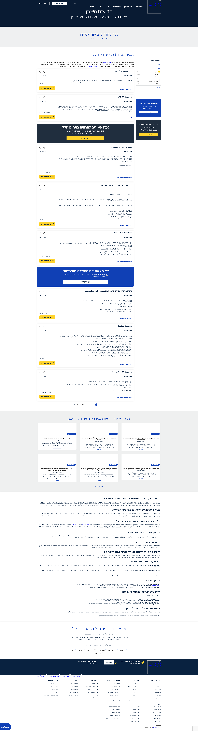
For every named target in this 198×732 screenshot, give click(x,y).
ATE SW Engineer (125, 97)
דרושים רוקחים (95, 683)
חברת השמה (107, 62)
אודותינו (159, 683)
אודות (100, 7)
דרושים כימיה (96, 695)
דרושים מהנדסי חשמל (134, 701)
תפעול (56, 692)
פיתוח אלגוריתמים (115, 683)
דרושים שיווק (75, 698)
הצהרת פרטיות (157, 710)
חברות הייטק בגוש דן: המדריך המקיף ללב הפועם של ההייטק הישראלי (99, 439)
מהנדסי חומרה (116, 686)
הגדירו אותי (148, 112)
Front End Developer (114, 692)
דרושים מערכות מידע (135, 710)
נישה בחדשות (157, 718)
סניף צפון (137, 663)
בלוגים (107, 7)
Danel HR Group (156, 721)
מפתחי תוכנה (85, 525)
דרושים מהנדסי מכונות (134, 704)
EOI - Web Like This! (157, 727)
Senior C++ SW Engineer (122, 372)
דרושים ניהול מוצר (135, 718)
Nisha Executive (156, 713)
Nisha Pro (109, 662)
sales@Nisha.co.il (92, 663)
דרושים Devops (136, 713)
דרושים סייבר (137, 692)
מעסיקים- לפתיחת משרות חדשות (87, 661)
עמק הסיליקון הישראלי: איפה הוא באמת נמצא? (57, 438)
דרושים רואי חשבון (74, 692)
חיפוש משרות (139, 7)
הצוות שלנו (158, 686)
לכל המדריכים (99, 486)
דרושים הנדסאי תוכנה (114, 707)
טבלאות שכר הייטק (94, 66)
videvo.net (158, 725)
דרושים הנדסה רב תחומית (92, 701)
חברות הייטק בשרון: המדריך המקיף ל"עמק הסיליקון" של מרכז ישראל (99, 469)
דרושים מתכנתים (136, 683)
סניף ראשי (137, 661)
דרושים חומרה (136, 695)
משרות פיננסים (54, 689)
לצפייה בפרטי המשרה (126, 89)
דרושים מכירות (74, 701)
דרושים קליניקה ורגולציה (93, 692)
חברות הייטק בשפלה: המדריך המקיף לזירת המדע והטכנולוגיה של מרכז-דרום (141, 439)
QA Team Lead (115, 701)
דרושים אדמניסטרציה (73, 704)
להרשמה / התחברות (59, 3)
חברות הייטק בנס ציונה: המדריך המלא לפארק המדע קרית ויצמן (141, 469)
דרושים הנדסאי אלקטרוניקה (113, 718)
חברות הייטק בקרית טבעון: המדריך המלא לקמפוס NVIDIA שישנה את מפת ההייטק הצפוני (57, 469)
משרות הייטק (54, 683)
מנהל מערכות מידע (115, 710)
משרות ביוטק (54, 686)
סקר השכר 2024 (85, 138)
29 (80, 404)
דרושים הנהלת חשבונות (72, 689)
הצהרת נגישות (157, 707)
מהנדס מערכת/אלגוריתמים (122, 71)
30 (77, 404)
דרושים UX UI (136, 689)
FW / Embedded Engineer (121, 147)
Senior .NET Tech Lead (123, 233)
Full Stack (74, 525)
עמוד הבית (158, 29)
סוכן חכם (159, 695)
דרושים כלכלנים (74, 686)
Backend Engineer (114, 715)
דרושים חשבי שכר (74, 683)
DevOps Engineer (125, 326)
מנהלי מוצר (117, 704)
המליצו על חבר (148, 134)
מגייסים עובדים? (43, 3)
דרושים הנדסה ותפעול (93, 689)
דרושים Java (137, 707)
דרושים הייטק (128, 7)
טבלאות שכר (117, 7)
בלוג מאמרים (157, 698)
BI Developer (116, 689)
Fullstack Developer (114, 695)
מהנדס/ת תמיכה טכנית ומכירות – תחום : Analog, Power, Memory (108, 291)
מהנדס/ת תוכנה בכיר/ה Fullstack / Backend (116, 185)
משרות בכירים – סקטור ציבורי (50, 695)
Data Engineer (116, 698)
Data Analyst (116, 713)
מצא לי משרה (85, 282)
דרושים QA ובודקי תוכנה (134, 686)
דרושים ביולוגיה (95, 698)
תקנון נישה (158, 704)
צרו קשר (92, 7)
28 (83, 404)
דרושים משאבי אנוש (73, 695)
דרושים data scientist (134, 715)
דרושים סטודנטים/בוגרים (134, 721)
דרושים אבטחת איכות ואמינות (92, 686)
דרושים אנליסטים (136, 698)
